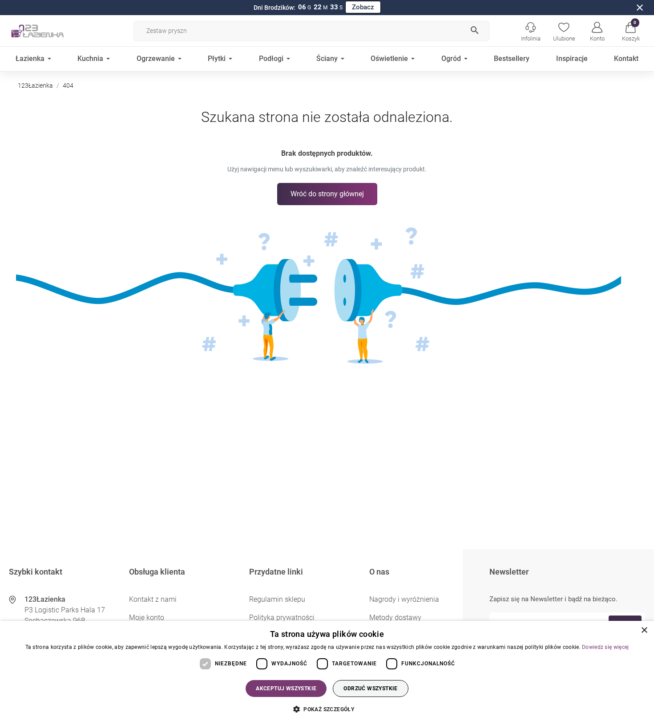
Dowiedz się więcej (605, 647)
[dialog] (327, 673)
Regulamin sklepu (277, 599)
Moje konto (146, 617)
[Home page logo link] (51, 31)
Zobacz (363, 7)
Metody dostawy (395, 617)
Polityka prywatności (282, 617)
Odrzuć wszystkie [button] (370, 688)
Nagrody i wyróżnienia (404, 599)
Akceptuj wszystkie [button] (286, 688)
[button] (630, 31)
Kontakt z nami (153, 599)
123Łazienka (35, 85)
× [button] (644, 630)
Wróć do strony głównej (327, 194)
